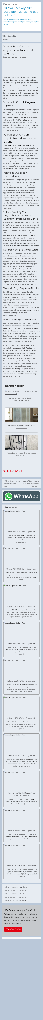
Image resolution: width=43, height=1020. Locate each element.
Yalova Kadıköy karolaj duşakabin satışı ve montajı (11, 483)
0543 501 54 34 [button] (13, 929)
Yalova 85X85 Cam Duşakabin (21, 531)
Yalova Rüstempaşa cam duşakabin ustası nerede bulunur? (31, 483)
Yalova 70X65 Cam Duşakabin (21, 830)
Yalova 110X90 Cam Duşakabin (21, 865)
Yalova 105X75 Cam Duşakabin (21, 681)
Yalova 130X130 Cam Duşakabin (21, 569)
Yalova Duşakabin (9, 36)
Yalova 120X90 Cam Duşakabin (21, 606)
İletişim (5, 39)
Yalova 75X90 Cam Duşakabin (21, 755)
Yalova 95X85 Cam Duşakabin (21, 643)
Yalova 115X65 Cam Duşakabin (21, 718)
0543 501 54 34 (12, 470)
